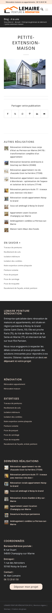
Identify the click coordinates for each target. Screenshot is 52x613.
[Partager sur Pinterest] (29, 114)
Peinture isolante (11, 270)
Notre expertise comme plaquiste (18, 265)
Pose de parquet (11, 274)
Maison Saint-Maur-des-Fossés (24, 229)
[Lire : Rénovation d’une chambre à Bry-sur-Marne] (6, 499)
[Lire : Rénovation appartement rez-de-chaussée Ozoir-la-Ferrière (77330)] (6, 171)
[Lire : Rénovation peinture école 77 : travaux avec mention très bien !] (6, 190)
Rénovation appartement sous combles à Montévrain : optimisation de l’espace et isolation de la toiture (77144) (28, 181)
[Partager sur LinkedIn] (37, 114)
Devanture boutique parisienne (25, 514)
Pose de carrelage (11, 279)
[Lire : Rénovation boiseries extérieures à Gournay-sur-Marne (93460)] (6, 163)
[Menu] (46, 9)
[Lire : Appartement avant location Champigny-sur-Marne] (6, 213)
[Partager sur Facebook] (7, 114)
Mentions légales (40, 605)
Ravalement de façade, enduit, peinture (20, 288)
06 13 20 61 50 (41, 2)
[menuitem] (40, 9)
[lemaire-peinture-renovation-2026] (21, 9)
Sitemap (7, 609)
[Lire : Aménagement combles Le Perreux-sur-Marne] (6, 222)
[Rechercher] (40, 9)
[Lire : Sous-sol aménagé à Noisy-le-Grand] (6, 206)
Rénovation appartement (14, 384)
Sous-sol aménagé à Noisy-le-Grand (27, 205)
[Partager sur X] (15, 114)
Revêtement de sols (12, 252)
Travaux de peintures (13, 247)
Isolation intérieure (12, 256)
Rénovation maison (12, 388)
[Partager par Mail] (44, 114)
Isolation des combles (13, 261)
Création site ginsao (19, 609)
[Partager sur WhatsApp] (22, 114)
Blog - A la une (11, 19)
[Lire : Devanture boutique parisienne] (6, 515)
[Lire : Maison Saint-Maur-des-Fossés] (6, 230)
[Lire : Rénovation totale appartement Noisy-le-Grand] (6, 198)
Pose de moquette (11, 283)
